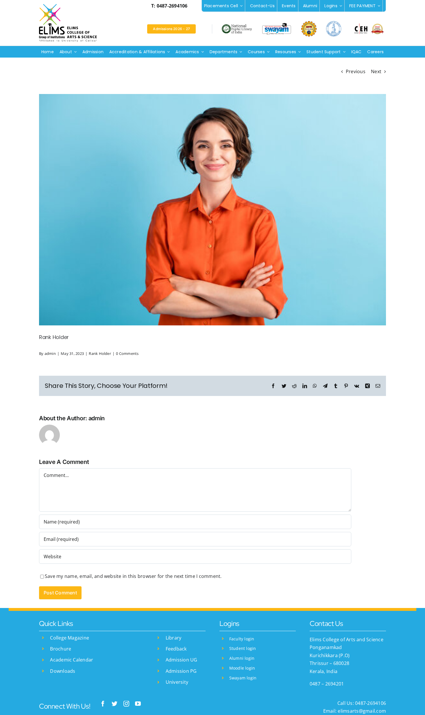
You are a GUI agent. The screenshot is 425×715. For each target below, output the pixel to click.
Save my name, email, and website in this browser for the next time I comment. (133, 576)
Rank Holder (100, 353)
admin (50, 353)
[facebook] (103, 704)
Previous (355, 71)
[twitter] (114, 704)
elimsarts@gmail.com (361, 711)
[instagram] (126, 704)
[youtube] (138, 704)
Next (376, 71)
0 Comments (127, 353)
